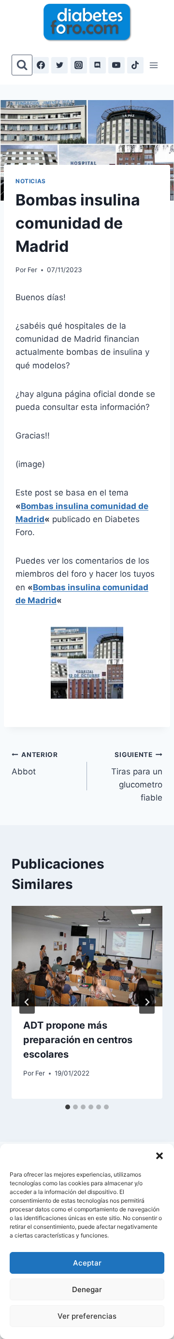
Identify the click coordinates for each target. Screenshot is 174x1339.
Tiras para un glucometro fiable (136, 776)
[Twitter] (59, 65)
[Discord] (97, 65)
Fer (32, 270)
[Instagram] (79, 65)
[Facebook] (40, 65)
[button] (159, 1156)
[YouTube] (116, 65)
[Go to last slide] (27, 1002)
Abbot (35, 763)
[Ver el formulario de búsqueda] (22, 65)
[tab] (67, 1107)
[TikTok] (135, 65)
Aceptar (87, 1262)
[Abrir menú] (153, 65)
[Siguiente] (147, 1002)
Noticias (30, 181)
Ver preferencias (87, 1316)
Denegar (87, 1289)
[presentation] (87, 956)
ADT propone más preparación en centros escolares (77, 1039)
